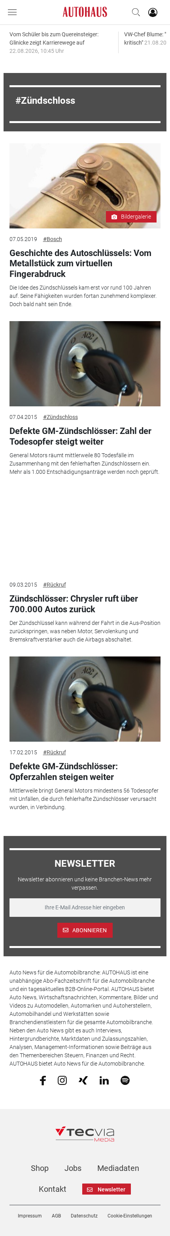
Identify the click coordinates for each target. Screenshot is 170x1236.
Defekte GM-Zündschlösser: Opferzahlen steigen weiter (63, 771)
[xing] (83, 1080)
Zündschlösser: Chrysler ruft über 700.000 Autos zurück (73, 604)
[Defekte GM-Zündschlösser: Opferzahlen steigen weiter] (85, 699)
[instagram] (62, 1080)
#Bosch (52, 239)
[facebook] (43, 1080)
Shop (40, 1168)
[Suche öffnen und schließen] (134, 12)
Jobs (72, 1168)
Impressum (30, 1216)
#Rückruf (54, 585)
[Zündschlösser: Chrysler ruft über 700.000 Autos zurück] (85, 531)
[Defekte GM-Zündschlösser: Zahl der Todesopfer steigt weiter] (85, 363)
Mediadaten (118, 1168)
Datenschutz (84, 1216)
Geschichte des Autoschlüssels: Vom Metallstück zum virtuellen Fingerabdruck (80, 263)
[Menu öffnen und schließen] (14, 12)
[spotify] (125, 1080)
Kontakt (52, 1189)
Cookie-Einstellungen (130, 1216)
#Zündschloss (60, 417)
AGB (56, 1216)
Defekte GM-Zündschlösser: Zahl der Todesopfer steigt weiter (80, 436)
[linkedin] (104, 1080)
